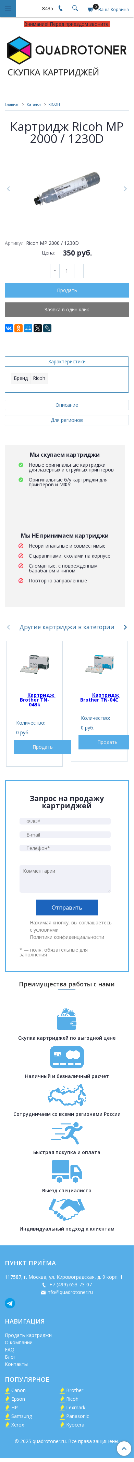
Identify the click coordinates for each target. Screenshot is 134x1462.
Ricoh (72, 1399)
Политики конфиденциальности (67, 937)
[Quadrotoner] (66, 55)
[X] (38, 328)
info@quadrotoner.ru (70, 1292)
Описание (67, 405)
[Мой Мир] (28, 328)
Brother (74, 1390)
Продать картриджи (28, 1335)
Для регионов (67, 420)
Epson (18, 1399)
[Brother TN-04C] (99, 664)
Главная (12, 104)
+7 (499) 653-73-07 (70, 1284)
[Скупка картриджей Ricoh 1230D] (66, 188)
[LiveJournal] (47, 328)
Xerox (17, 1424)
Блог (10, 1357)
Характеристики (67, 361)
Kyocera (75, 1424)
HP (14, 1407)
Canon (18, 1390)
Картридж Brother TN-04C (100, 697)
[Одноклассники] (18, 328)
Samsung (21, 1416)
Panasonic (77, 1416)
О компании (19, 1342)
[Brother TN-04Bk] (34, 664)
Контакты (16, 1364)
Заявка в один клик (67, 309)
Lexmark (75, 1407)
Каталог (34, 104)
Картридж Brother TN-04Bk (38, 700)
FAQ (9, 1349)
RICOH (54, 104)
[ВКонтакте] (9, 328)
